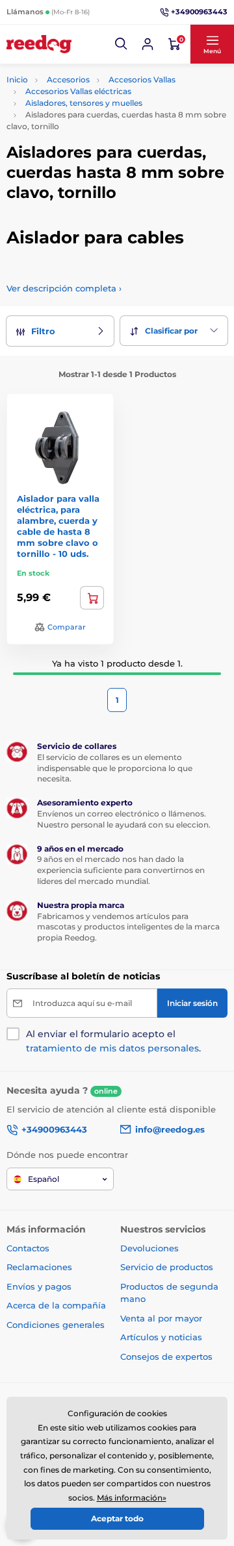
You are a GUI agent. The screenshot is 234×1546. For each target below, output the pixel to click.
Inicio (17, 79)
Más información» (131, 1498)
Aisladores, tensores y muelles (83, 103)
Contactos (27, 1248)
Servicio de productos (166, 1267)
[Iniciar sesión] (148, 44)
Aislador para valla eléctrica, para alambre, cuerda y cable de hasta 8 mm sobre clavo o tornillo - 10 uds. (58, 525)
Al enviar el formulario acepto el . (113, 1041)
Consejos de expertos (166, 1356)
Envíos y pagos (39, 1286)
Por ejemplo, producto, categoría (106, 86)
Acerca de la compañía (56, 1305)
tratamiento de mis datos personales (112, 1048)
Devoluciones (149, 1248)
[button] (122, 44)
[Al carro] (92, 598)
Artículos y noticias (161, 1337)
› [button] (64, 288)
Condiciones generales (55, 1324)
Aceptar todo (117, 1518)
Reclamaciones (39, 1267)
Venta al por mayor (161, 1318)
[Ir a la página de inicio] (39, 44)
